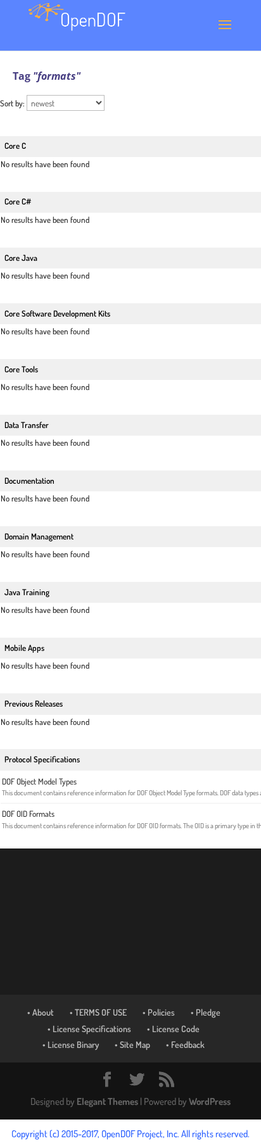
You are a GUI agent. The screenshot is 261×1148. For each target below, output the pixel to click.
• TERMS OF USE (98, 1012)
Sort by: (13, 103)
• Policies (159, 1012)
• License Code (173, 1028)
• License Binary (70, 1044)
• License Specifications (89, 1028)
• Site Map (132, 1044)
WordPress (210, 1101)
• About (40, 1012)
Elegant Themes (107, 1101)
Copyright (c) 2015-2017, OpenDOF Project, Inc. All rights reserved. (130, 1134)
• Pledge (205, 1012)
